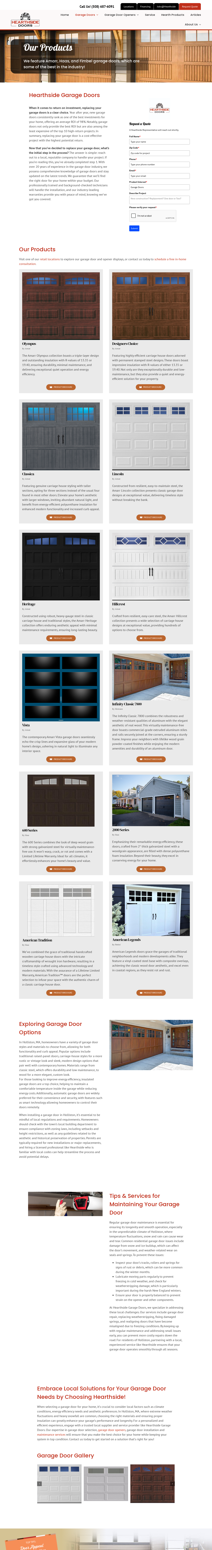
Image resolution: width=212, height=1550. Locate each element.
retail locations (50, 259)
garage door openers (112, 1430)
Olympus (29, 343)
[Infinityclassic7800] (151, 655)
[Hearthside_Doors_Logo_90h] (25, 14)
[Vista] (61, 655)
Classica (28, 473)
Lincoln (118, 473)
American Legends (126, 939)
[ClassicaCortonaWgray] (61, 404)
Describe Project (137, 193)
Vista (25, 725)
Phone (133, 159)
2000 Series (120, 829)
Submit (134, 228)
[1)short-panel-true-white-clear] (59, 1483)
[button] (39, 1483)
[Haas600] (61, 776)
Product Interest (138, 182)
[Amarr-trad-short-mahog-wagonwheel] (152, 1483)
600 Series (29, 830)
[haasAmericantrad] (61, 886)
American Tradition (37, 940)
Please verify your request (143, 207)
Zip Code (134, 147)
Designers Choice (125, 343)
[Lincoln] (151, 404)
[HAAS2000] (151, 776)
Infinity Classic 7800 (127, 704)
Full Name (135, 136)
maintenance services (51, 1435)
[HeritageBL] (61, 534)
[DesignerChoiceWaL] (151, 274)
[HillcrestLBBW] (151, 534)
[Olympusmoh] (61, 274)
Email (132, 170)
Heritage (28, 604)
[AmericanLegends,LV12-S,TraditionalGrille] (151, 886)
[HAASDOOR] (106, 1484)
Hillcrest (118, 604)
